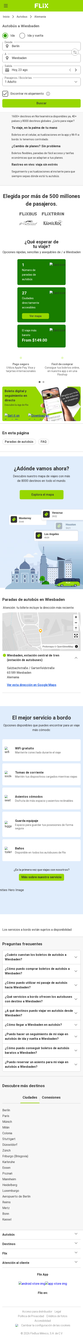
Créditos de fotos (56, 1316)
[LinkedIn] (43, 1302)
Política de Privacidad (31, 1316)
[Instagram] (41, 1302)
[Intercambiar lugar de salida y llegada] (74, 52)
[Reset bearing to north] (76, 628)
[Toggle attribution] (76, 646)
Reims (6, 1202)
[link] (41, 522)
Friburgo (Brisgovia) (15, 1156)
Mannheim (9, 1179)
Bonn (5, 1214)
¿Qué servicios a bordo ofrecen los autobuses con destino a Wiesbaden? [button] (38, 999)
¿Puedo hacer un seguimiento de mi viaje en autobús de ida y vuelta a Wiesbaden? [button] (36, 1036)
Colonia (7, 1133)
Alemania (40, 16)
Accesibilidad (43, 1320)
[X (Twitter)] (44, 1302)
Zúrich (6, 1150)
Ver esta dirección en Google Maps (31, 685)
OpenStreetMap (65, 646)
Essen (6, 1168)
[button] (41, 46)
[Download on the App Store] (56, 1283)
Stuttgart (8, 1139)
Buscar (41, 103)
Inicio (6, 16)
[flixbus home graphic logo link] (42, 5)
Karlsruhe (8, 1162)
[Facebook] (39, 1302)
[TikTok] (45, 1302)
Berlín (6, 1110)
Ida (12, 35)
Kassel (6, 1219)
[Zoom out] (76, 622)
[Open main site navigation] (5, 5)
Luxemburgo (10, 1191)
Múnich (7, 1122)
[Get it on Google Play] (32, 1283)
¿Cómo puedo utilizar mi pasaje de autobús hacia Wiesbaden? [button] (36, 985)
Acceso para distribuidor (37, 1311)
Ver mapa (36, 316)
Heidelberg (9, 1185)
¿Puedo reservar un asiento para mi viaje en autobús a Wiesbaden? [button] (36, 1064)
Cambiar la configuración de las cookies (45, 1325)
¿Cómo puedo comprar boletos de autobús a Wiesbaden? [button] (37, 971)
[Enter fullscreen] (76, 635)
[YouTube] (42, 1302)
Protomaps (48, 646)
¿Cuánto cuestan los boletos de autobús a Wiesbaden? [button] (35, 957)
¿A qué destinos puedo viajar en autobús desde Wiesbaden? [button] (39, 1013)
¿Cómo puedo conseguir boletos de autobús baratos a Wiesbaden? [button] (37, 1050)
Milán (5, 1127)
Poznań (7, 1173)
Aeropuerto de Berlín (16, 1196)
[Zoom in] (76, 617)
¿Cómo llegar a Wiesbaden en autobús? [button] (33, 1025)
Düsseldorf (9, 1145)
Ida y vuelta (35, 35)
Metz (6, 1208)
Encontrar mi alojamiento (27, 93)
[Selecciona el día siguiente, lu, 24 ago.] (76, 70)
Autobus (22, 16)
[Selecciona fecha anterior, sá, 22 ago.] (70, 70)
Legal (58, 1311)
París (5, 1116)
